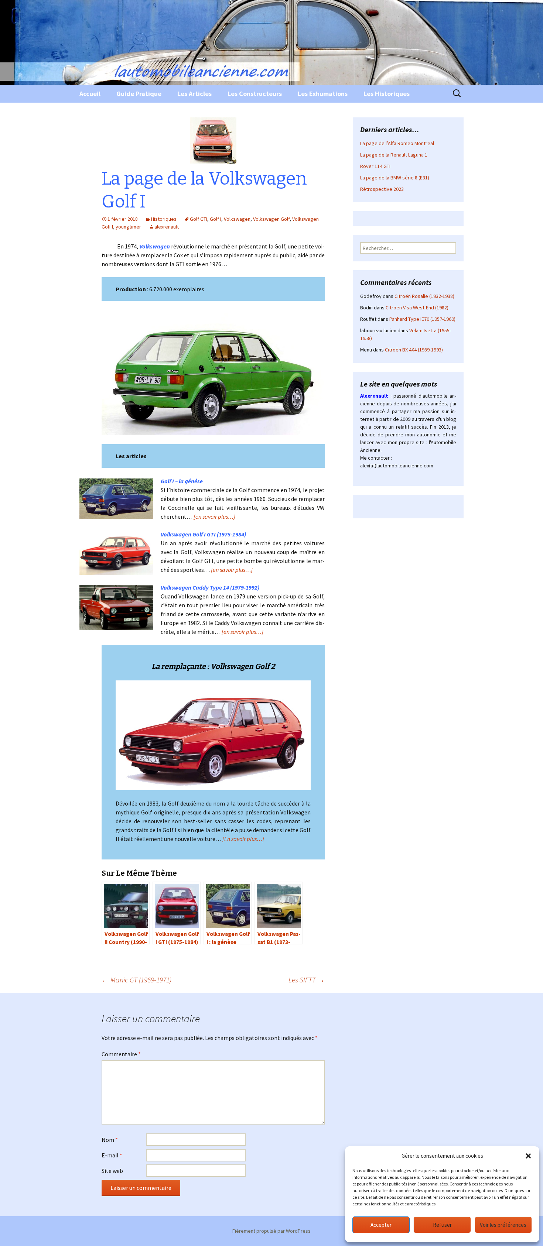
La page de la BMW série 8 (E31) (394, 177)
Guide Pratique (138, 93)
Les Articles (194, 93)
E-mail (112, 1155)
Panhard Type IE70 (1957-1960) (422, 319)
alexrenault (166, 226)
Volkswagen (237, 219)
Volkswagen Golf (271, 219)
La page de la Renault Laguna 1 (393, 154)
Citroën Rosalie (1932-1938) (424, 296)
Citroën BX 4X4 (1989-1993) (414, 349)
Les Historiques (386, 93)
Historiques (164, 219)
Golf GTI (198, 219)
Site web (112, 1170)
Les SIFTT (306, 979)
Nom (110, 1139)
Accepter (381, 1224)
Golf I (215, 219)
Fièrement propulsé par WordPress (271, 1231)
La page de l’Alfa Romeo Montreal (397, 143)
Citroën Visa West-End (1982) (417, 307)
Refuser (442, 1224)
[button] (528, 1156)
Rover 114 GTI (375, 166)
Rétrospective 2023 (382, 189)
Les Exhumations (323, 93)
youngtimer (128, 226)
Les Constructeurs (255, 93)
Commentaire (121, 1054)
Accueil (89, 93)
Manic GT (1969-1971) (136, 979)
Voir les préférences (503, 1224)
